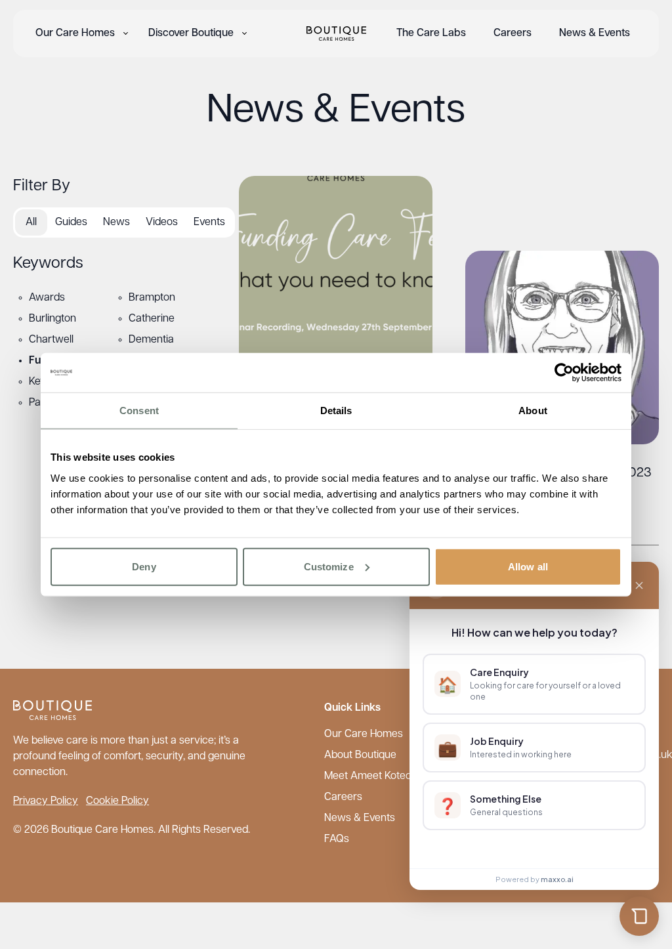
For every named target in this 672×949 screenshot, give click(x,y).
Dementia (151, 340)
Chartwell (51, 340)
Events (209, 222)
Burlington (52, 319)
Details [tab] (336, 410)
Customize (329, 566)
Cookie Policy (117, 801)
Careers (513, 33)
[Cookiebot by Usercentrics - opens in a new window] (564, 373)
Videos (162, 222)
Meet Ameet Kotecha (373, 776)
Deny (144, 566)
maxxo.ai (557, 879)
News (116, 222)
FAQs (336, 839)
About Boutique (360, 755)
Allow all (528, 566)
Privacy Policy (45, 801)
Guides (71, 222)
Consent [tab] (139, 410)
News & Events (594, 33)
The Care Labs (431, 33)
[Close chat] (639, 585)
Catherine (152, 319)
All (31, 222)
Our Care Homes (75, 33)
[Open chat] (639, 916)
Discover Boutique (191, 33)
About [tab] (532, 410)
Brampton (152, 298)
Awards (47, 298)
